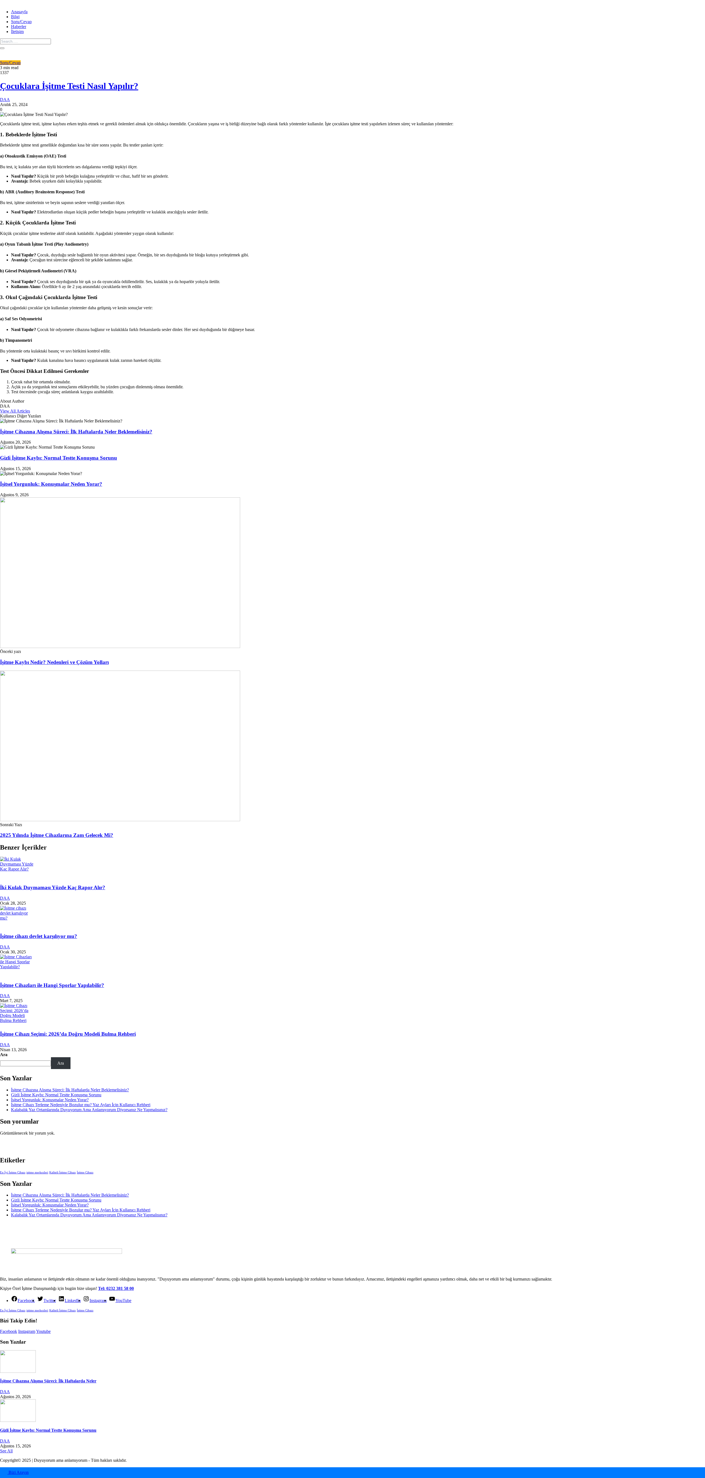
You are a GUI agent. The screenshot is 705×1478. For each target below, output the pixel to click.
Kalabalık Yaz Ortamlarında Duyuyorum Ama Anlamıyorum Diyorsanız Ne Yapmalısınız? (89, 1109)
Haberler (18, 26)
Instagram (26, 1331)
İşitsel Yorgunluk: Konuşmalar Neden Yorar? (51, 484)
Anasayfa (19, 11)
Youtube (43, 1331)
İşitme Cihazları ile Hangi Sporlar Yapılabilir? (52, 985)
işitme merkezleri (37, 1172)
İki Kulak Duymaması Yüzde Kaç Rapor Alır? (52, 887)
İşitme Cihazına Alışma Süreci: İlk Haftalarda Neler (48, 1381)
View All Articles (15, 411)
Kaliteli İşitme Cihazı (62, 1172)
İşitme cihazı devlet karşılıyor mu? (38, 936)
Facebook (8, 1331)
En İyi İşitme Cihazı (12, 1172)
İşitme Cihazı (85, 1172)
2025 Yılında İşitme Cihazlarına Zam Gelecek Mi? (56, 835)
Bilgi (15, 16)
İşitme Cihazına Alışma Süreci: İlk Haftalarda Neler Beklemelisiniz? (76, 432)
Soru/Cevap (21, 21)
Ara (3, 1054)
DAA (5, 99)
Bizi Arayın (18, 1472)
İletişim (17, 31)
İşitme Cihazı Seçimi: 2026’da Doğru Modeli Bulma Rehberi (68, 1034)
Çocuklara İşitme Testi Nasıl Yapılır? (69, 86)
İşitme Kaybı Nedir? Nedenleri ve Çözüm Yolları (54, 662)
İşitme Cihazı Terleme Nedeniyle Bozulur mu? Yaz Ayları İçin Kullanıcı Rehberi (80, 1104)
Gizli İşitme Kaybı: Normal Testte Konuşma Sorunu (58, 458)
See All (6, 1451)
